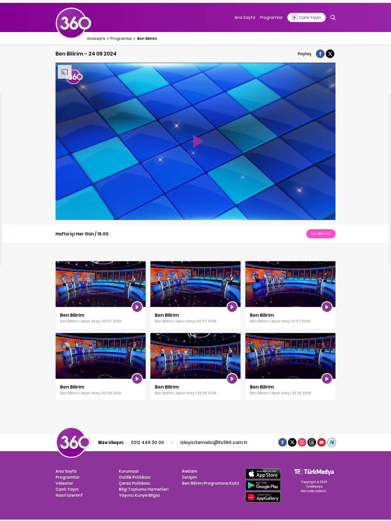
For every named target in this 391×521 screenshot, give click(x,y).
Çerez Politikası (134, 483)
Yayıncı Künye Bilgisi (139, 495)
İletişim (189, 477)
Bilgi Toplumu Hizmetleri (143, 489)
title (59, 264)
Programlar (271, 17)
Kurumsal (129, 471)
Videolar (64, 483)
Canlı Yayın (67, 489)
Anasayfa (96, 38)
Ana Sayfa (244, 17)
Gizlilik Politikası (135, 477)
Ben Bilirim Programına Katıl (210, 483)
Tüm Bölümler (321, 233)
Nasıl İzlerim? (69, 495)
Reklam (189, 471)
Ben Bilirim (147, 38)
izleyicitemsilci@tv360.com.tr (213, 442)
